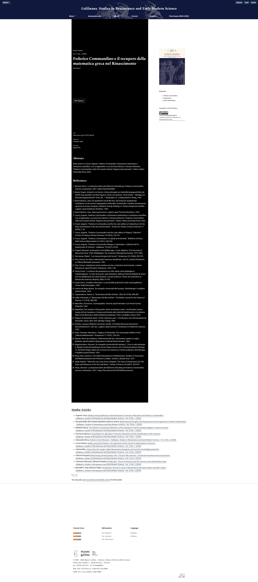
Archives (153, 16)
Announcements (94, 16)
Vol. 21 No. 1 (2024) (79, 54)
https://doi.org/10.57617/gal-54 (83, 135)
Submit (116, 16)
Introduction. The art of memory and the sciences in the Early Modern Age (136, 461)
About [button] (71, 16)
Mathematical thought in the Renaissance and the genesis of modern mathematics (153, 422)
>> (77, 475)
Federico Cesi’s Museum (100, 440)
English (134, 533)
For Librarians (107, 539)
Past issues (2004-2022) (179, 16)
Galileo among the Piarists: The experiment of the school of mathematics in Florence (121, 443)
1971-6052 (82, 571)
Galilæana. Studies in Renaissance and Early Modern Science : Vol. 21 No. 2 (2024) (108, 458)
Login (246, 2)
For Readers (106, 533)
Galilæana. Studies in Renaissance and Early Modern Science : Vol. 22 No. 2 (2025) (143, 440)
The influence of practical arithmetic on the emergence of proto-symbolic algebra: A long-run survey (128, 428)
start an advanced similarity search (97, 480)
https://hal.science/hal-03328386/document (115, 370)
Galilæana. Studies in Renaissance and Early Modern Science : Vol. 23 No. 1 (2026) (108, 418)
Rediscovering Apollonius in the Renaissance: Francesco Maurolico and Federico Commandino (125, 415)
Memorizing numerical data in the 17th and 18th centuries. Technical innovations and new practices (130, 455)
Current (134, 16)
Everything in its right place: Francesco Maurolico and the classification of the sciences (125, 434)
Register (239, 2)
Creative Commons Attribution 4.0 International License (169, 118)
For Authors (107, 536)
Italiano (134, 536)
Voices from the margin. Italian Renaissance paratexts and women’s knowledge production (123, 449)
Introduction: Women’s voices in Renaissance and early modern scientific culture (134, 468)
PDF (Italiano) (79, 101)
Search (253, 2)
